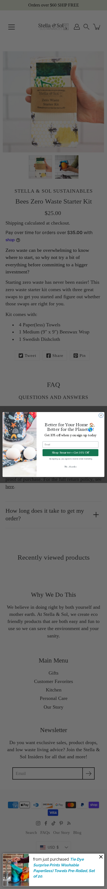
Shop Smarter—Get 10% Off (70, 452)
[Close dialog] (101, 415)
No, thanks (70, 466)
